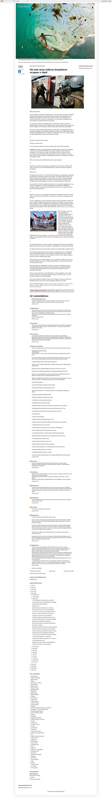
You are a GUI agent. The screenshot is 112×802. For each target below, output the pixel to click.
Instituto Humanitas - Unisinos (37, 719)
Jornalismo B (34, 722)
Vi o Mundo (33, 766)
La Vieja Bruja (34, 727)
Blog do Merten (34, 684)
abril (33, 656)
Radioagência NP (35, 751)
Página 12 (33, 747)
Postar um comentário (37, 568)
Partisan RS (33, 739)
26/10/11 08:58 (35, 565)
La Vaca (33, 726)
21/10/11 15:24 (35, 467)
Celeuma (33, 696)
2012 (32, 591)
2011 (32, 593)
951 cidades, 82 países (37, 625)
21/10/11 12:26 (35, 341)
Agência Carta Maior (35, 677)
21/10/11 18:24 (35, 502)
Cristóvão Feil (34, 773)
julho (33, 650)
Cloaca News (34, 699)
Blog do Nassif (34, 686)
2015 (32, 585)
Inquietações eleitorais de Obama (39, 604)
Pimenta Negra (34, 741)
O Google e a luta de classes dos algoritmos (42, 615)
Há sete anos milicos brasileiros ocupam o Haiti (42, 613)
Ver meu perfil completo (35, 779)
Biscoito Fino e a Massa (36, 682)
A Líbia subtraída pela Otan (38, 640)
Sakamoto (33, 756)
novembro (34, 596)
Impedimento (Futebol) (36, 717)
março (33, 658)
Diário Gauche (24, 6)
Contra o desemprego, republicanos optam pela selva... (44, 630)
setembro (34, 646)
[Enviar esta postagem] (49, 290)
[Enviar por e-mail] (52, 291)
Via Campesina (34, 767)
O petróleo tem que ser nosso (37, 736)
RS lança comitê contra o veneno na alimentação (43, 609)
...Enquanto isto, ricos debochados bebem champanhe (44, 634)
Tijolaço (33, 762)
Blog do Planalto (34, 688)
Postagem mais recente (35, 571)
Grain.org (33, 714)
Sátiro (32, 761)
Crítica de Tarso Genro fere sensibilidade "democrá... (44, 611)
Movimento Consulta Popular (37, 732)
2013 (32, 589)
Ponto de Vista (34, 742)
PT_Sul (32, 746)
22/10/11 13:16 (35, 540)
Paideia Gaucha (34, 737)
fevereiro (34, 660)
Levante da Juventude (36, 731)
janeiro (34, 661)
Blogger (62, 791)
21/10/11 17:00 (35, 481)
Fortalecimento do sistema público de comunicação (43, 628)
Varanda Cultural (35, 764)
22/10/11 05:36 (35, 510)
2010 (32, 664)
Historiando (33, 716)
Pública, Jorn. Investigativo (37, 749)
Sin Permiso (33, 757)
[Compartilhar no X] (55, 291)
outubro (34, 598)
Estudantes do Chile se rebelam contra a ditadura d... (44, 642)
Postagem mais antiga (69, 571)
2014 (32, 587)
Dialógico (33, 706)
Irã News (33, 721)
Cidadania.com (34, 697)
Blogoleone (33, 691)
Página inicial (52, 571)
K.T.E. (32, 461)
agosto (34, 648)
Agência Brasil (34, 676)
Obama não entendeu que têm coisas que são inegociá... (45, 627)
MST (32, 734)
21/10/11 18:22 (35, 493)
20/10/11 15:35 (35, 304)
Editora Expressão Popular (37, 711)
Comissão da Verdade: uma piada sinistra (41, 644)
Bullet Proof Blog (34, 694)
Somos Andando (34, 759)
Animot (32, 681)
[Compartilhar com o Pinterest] (58, 291)
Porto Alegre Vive (35, 744)
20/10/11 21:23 (35, 329)
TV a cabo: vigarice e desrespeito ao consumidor (43, 600)
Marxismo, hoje (35, 606)
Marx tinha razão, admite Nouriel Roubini (41, 621)
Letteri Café (33, 729)
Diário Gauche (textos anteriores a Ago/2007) (41, 707)
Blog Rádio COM (35, 689)
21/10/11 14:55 (35, 457)
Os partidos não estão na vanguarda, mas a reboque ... (44, 638)
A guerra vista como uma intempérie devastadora (43, 632)
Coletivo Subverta (35, 702)
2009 (32, 666)
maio (33, 654)
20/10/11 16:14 (35, 319)
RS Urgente (33, 752)
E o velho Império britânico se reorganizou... (42, 636)
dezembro (34, 594)
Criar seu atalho (21, 73)
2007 (32, 670)
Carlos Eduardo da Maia (37, 299)
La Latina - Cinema (35, 724)
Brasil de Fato (34, 692)
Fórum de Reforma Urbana (37, 712)
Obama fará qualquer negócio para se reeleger (42, 607)
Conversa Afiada (34, 704)
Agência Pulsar (34, 679)
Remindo (33, 485)
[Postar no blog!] (53, 291)
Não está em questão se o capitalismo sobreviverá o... (44, 623)
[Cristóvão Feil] (19, 72)
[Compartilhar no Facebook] (56, 291)
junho (33, 652)
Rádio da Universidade (36, 754)
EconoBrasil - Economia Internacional (39, 709)
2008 (32, 668)
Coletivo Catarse (34, 701)
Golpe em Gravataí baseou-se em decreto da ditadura (44, 619)
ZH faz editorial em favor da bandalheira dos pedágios (44, 602)
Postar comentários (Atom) (39, 573)
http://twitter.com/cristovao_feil (85, 68)
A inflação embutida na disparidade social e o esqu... (44, 617)
